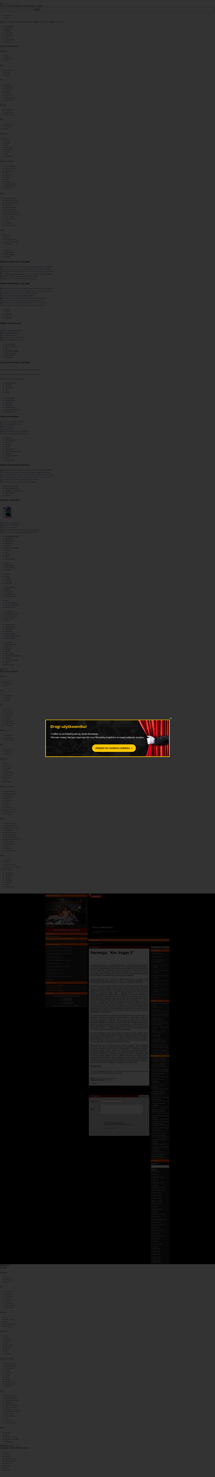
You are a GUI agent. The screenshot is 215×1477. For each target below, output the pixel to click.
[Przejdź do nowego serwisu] (107, 756)
